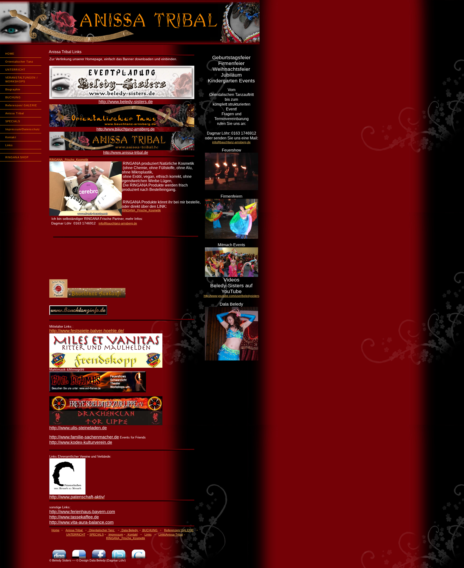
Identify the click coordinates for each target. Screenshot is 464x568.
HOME (9, 53)
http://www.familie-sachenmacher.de (84, 437)
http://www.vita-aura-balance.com (81, 522)
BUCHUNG (13, 97)
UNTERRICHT (15, 69)
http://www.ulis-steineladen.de (78, 427)
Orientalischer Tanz (19, 61)
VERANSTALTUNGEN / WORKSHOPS (21, 79)
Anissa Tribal (14, 113)
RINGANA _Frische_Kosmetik (68, 159)
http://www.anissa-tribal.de (125, 153)
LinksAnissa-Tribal (171, 534)
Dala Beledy (130, 530)
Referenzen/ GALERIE (21, 105)
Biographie (12, 89)
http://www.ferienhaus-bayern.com (82, 511)
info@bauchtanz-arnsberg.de (231, 142)
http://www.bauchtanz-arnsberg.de (125, 129)
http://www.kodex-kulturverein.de (80, 442)
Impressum (116, 534)
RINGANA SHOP (17, 157)
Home (55, 530)
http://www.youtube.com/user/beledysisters (231, 296)
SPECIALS (12, 121)
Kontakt (10, 137)
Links (9, 145)
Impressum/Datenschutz (22, 129)
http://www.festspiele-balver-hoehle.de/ (86, 330)
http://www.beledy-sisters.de (126, 101)
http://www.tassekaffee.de (74, 517)
